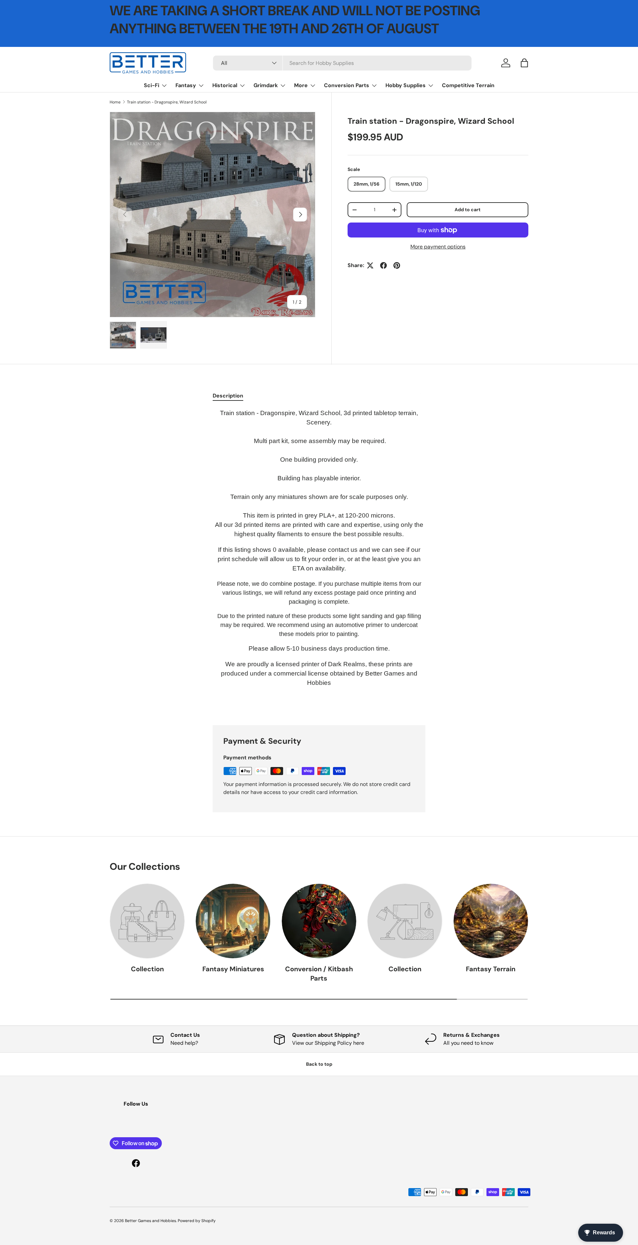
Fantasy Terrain (490, 969)
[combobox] (342, 63)
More (301, 85)
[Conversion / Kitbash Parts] (319, 921)
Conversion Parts (346, 85)
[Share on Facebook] (383, 265)
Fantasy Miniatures (233, 969)
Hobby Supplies (405, 85)
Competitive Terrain (468, 85)
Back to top (319, 1064)
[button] (524, 63)
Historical (224, 85)
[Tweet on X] (370, 265)
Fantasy (185, 85)
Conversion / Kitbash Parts (319, 974)
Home (115, 102)
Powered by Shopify (197, 1220)
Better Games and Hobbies (150, 1220)
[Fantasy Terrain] (491, 921)
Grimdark (266, 85)
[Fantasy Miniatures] (233, 921)
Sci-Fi (151, 85)
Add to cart (467, 210)
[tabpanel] (319, 558)
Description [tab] (228, 395)
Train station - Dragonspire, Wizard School (167, 102)
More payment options (438, 246)
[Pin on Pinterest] (396, 265)
